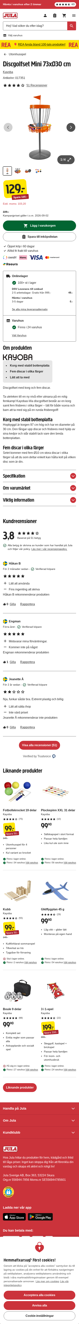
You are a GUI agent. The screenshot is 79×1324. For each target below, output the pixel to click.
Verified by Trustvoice (37, 756)
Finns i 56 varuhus (60, 862)
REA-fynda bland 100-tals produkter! (41, 44)
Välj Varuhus (19, 335)
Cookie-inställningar (40, 1315)
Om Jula (9, 1120)
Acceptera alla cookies (39, 1295)
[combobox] (39, 25)
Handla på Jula (14, 1108)
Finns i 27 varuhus (22, 1069)
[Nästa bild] (71, 127)
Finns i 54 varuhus (60, 962)
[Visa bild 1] (7, 171)
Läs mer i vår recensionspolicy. (49, 548)
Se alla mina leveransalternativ (30, 309)
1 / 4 (63, 159)
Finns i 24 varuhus (60, 1069)
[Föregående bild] (8, 127)
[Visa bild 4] (38, 171)
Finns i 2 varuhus (22, 962)
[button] (8, 1192)
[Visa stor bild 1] (39, 127)
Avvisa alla (39, 1305)
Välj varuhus (15, 35)
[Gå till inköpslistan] (54, 15)
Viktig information (18, 500)
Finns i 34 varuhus (22, 862)
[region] (39, 1280)
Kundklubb (11, 1132)
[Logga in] (45, 15)
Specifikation (14, 476)
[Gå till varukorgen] (64, 15)
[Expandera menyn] (73, 15)
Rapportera (27, 604)
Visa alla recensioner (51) (39, 745)
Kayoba (8, 72)
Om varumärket (16, 488)
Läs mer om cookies (47, 1281)
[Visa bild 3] (28, 171)
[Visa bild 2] (17, 171)
